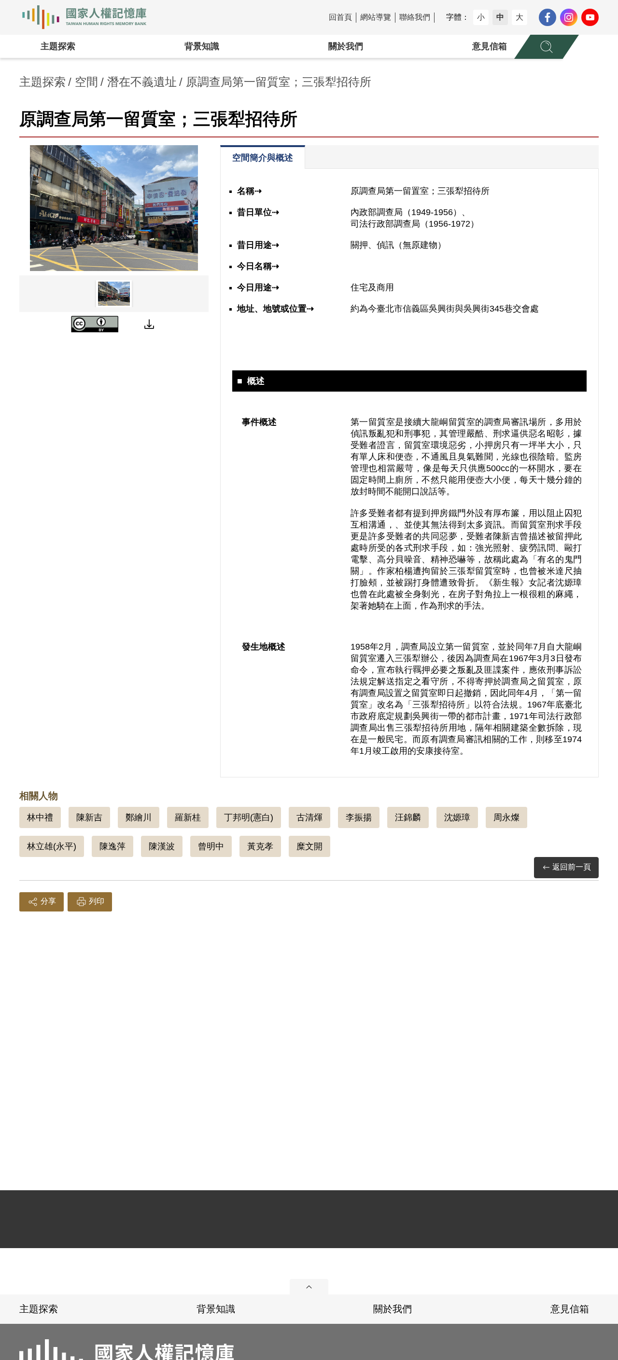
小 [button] (481, 17)
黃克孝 (260, 846)
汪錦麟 (408, 817)
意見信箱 (489, 46)
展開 (309, 1286)
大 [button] (519, 17)
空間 (86, 81)
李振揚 (359, 817)
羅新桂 (188, 817)
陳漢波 (162, 846)
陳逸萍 (112, 846)
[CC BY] (94, 324)
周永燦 (506, 817)
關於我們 (345, 46)
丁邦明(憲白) (248, 817)
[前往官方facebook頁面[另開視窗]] (547, 17)
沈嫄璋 (457, 817)
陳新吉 (89, 817)
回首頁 (340, 17)
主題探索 (58, 46)
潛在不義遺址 (142, 81)
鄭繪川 (139, 817)
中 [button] (500, 17)
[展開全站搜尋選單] (546, 47)
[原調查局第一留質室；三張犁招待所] (114, 208)
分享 (48, 901)
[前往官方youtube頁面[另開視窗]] (590, 17)
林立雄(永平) (51, 846)
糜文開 (309, 846)
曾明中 (211, 846)
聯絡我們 (414, 17)
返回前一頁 (571, 867)
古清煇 (309, 817)
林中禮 (40, 817)
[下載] (149, 324)
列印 (96, 901)
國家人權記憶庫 (89, 17)
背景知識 (201, 46)
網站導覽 (375, 17)
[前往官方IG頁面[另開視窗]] (568, 17)
